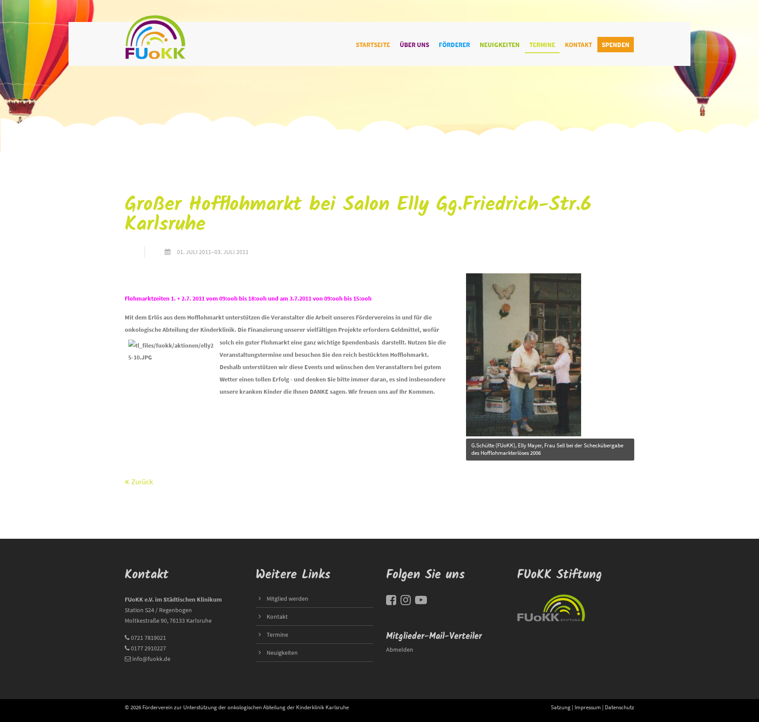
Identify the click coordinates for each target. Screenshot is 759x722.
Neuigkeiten (500, 44)
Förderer (454, 44)
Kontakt (578, 44)
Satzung (561, 707)
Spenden (615, 44)
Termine (542, 44)
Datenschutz (619, 707)
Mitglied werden (287, 598)
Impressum (588, 707)
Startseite (373, 44)
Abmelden (399, 649)
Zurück (142, 481)
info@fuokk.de (151, 659)
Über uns (414, 44)
